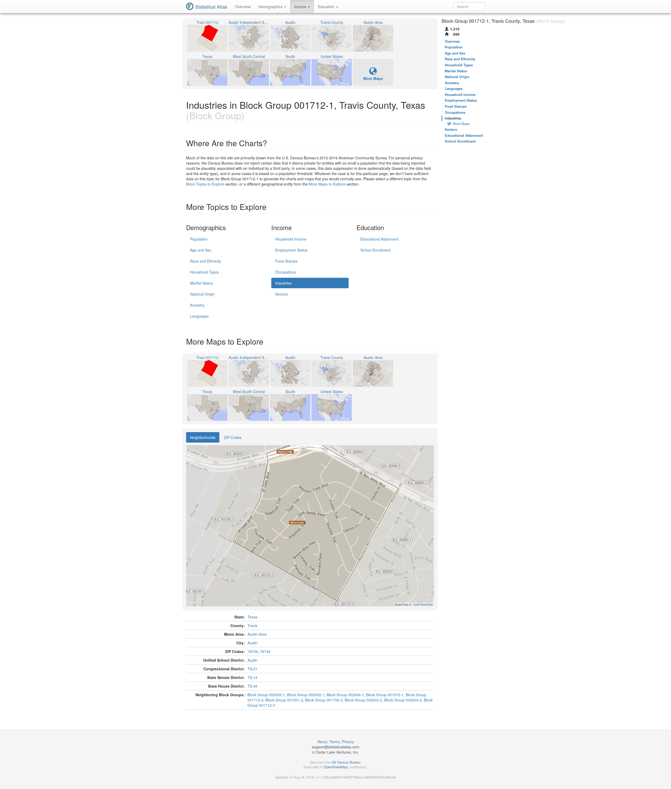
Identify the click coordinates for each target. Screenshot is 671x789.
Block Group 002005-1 (266, 694)
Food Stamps (286, 261)
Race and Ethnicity (205, 261)
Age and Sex (200, 250)
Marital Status (201, 283)
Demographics (271, 6)
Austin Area (257, 634)
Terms (334, 741)
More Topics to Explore (205, 184)
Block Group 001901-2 (284, 700)
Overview (243, 6)
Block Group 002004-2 (403, 700)
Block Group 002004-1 (345, 694)
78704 (252, 651)
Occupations (285, 272)
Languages (199, 316)
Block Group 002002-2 (363, 700)
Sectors (281, 294)
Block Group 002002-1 (305, 694)
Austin (252, 642)
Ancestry (197, 305)
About (322, 741)
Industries (283, 283)
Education (327, 6)
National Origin (202, 294)
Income (300, 6)
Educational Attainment (379, 239)
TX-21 (252, 668)
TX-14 (252, 677)
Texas (252, 616)
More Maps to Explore (327, 184)
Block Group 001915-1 (385, 694)
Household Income (290, 239)
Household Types (204, 272)
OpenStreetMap (336, 766)
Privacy (348, 741)
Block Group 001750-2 (324, 700)
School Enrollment (375, 250)
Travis (252, 625)
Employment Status (291, 250)
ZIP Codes (232, 437)
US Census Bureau (345, 762)
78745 (265, 651)
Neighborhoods (202, 437)
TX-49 (252, 686)
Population (199, 239)
